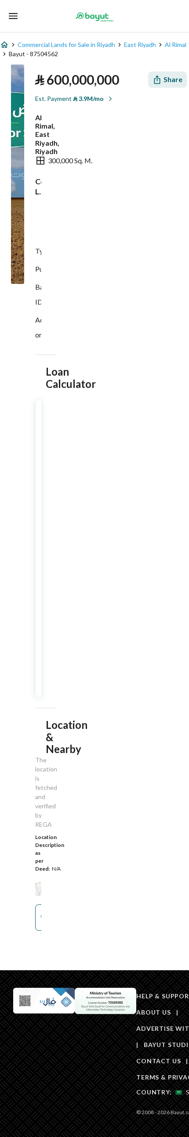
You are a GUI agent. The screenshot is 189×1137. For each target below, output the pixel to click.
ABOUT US (153, 1012)
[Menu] (13, 16)
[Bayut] (94, 16)
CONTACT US (158, 1061)
